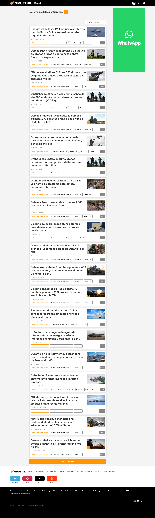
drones (72, 108)
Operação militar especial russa (60, 64)
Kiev (85, 86)
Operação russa (73, 472)
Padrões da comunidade (116, 491)
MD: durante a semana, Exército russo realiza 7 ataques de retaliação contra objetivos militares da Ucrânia (54, 400)
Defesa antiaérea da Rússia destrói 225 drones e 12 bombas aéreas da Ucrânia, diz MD (57, 249)
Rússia (86, 64)
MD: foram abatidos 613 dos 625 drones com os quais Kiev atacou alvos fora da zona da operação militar (58, 75)
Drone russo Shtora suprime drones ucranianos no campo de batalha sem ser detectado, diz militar (56, 162)
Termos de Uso (27, 491)
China (86, 43)
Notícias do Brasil (56, 389)
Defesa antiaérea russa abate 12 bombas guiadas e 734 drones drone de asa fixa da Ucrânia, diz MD (57, 119)
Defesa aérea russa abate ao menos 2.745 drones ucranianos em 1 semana (57, 203)
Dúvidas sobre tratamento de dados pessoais (90, 491)
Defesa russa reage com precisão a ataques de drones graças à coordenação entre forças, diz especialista (58, 54)
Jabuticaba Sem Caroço (55, 472)
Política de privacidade (49, 491)
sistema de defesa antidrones (46, 11)
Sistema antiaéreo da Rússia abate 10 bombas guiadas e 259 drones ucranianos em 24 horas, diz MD (57, 292)
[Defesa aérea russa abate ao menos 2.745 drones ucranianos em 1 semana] (96, 205)
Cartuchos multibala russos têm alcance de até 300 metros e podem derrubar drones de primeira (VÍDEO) (57, 97)
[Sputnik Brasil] (21, 6)
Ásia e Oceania (74, 43)
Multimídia (113, 472)
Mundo (82, 151)
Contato (36, 491)
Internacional (87, 472)
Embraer (87, 389)
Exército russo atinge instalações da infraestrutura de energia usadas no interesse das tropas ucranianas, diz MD (55, 335)
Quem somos (14, 491)
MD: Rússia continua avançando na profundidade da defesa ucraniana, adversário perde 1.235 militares (52, 422)
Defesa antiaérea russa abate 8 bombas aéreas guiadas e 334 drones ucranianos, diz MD (56, 444)
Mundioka (40, 472)
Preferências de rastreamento (20, 494)
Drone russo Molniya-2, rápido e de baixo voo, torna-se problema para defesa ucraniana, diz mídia (56, 184)
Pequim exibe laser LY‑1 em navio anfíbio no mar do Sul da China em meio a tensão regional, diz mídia (58, 32)
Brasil (78, 389)
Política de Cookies (66, 491)
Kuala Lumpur (84, 238)
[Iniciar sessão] (139, 3)
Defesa (76, 64)
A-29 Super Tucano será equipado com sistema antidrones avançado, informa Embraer (55, 379)
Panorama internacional (57, 43)
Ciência (104, 472)
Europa (77, 129)
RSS (127, 491)
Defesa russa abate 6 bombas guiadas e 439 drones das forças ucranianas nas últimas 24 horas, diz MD (58, 270)
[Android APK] (138, 501)
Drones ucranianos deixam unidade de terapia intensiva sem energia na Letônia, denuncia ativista (56, 140)
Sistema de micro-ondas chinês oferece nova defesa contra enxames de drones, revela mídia (55, 227)
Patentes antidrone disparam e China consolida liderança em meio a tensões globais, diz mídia (55, 314)
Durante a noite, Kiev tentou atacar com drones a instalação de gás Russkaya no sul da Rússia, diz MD (57, 357)
